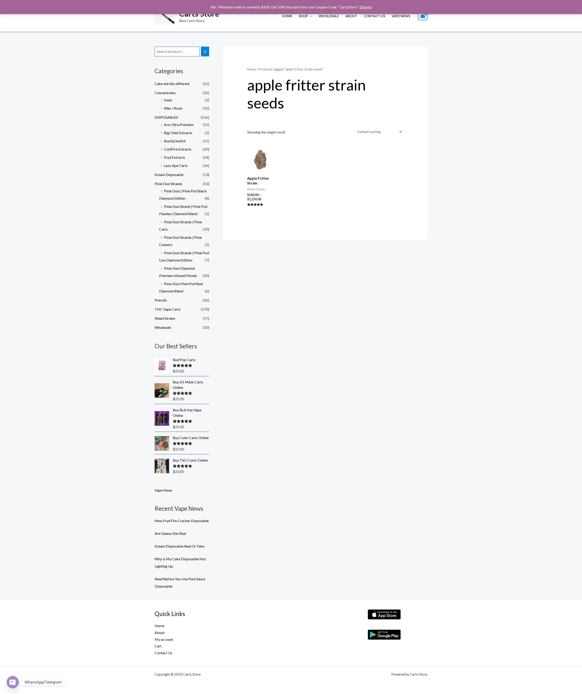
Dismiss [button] (366, 7)
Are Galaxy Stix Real (170, 533)
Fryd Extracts (174, 157)
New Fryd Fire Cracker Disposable (182, 520)
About (351, 16)
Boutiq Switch (175, 141)
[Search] (205, 51)
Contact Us (374, 16)
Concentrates (165, 93)
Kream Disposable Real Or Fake (179, 546)
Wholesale (163, 327)
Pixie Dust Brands (168, 183)
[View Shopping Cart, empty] (422, 16)
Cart (158, 646)
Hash (168, 100)
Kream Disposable (169, 174)
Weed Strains (165, 318)
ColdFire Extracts (177, 149)
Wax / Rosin (173, 108)
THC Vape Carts (168, 309)
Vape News (401, 16)
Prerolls (161, 300)
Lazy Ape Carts (176, 165)
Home (287, 16)
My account (164, 639)
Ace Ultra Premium (179, 124)
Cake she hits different (172, 83)
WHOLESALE (329, 16)
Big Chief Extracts (178, 133)
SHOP (303, 16)
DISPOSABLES (166, 117)
